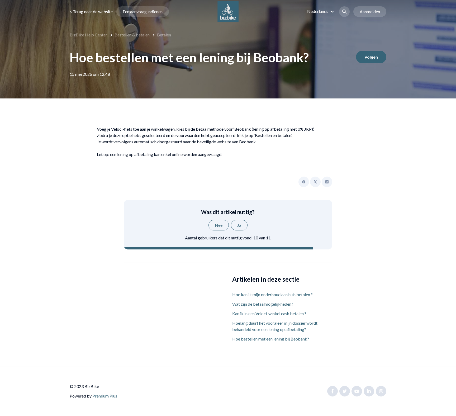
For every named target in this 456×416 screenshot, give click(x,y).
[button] (321, 11)
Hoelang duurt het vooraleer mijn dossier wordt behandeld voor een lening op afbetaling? (274, 326)
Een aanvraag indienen (143, 11)
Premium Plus (104, 395)
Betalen (164, 34)
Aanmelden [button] (370, 11)
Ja (239, 225)
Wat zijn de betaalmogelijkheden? (262, 303)
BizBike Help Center (88, 34)
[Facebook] (303, 182)
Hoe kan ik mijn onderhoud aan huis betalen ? (272, 294)
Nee (218, 225)
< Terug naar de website (91, 11)
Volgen (371, 56)
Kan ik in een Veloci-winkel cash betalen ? (269, 313)
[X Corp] (315, 182)
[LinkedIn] (327, 182)
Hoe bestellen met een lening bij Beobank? (270, 338)
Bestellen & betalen (132, 34)
